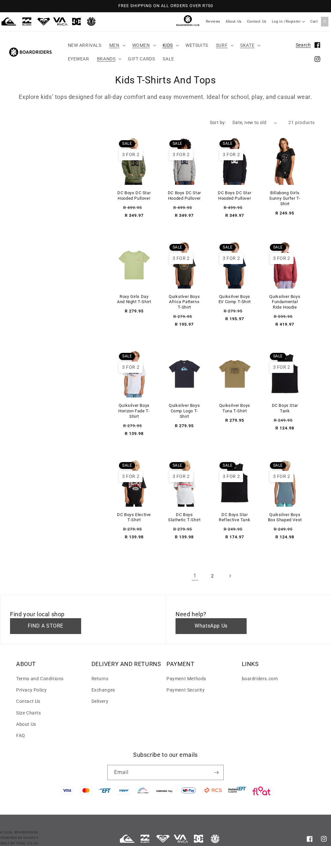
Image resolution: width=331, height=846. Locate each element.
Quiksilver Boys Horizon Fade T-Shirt (134, 411)
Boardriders (26, 832)
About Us (234, 21)
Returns (100, 678)
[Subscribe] (216, 772)
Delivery (100, 701)
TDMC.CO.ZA (27, 843)
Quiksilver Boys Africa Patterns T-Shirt (184, 302)
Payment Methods (186, 678)
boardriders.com (260, 678)
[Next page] (230, 576)
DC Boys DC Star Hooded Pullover (134, 195)
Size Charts (28, 712)
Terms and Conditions (40, 678)
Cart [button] (318, 21)
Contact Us (257, 21)
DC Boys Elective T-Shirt (134, 517)
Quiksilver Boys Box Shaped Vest (285, 517)
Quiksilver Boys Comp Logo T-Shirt (184, 411)
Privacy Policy (31, 690)
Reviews (213, 21)
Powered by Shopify (19, 838)
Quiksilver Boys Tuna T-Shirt (234, 408)
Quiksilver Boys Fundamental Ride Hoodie (284, 302)
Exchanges (103, 690)
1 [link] (195, 576)
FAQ (20, 735)
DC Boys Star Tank (285, 408)
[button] (116, 45)
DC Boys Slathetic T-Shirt (184, 517)
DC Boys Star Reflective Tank (234, 517)
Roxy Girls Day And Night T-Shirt (134, 299)
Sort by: (218, 122)
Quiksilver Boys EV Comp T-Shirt (235, 299)
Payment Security (185, 690)
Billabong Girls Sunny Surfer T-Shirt (284, 198)
